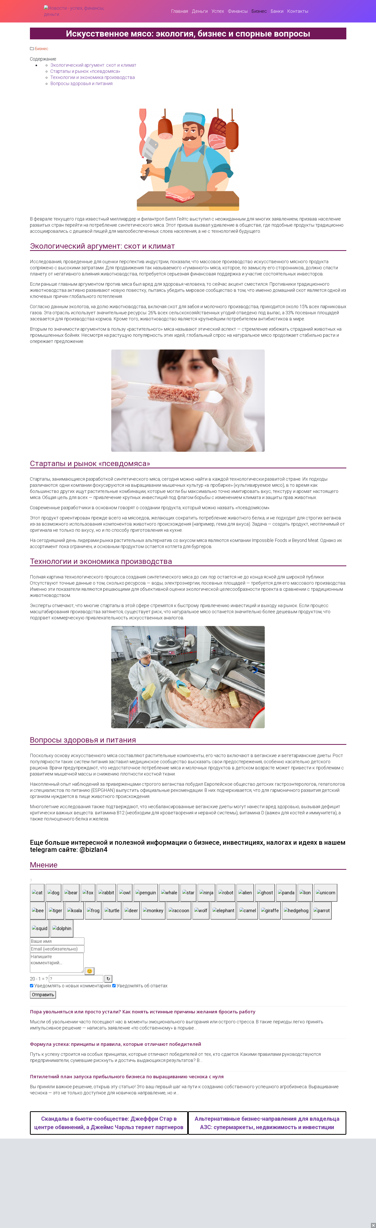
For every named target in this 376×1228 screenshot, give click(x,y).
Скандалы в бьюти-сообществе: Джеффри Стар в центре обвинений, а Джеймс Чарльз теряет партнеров (108, 1123)
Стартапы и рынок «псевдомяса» (85, 71)
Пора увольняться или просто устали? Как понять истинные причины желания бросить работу (143, 1012)
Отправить (43, 994)
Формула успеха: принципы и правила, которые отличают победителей (115, 1044)
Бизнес (41, 48)
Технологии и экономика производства (92, 77)
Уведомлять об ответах (142, 985)
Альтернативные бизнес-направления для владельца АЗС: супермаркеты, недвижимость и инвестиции (267, 1123)
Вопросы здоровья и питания (81, 83)
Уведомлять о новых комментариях (72, 985)
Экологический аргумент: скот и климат (93, 65)
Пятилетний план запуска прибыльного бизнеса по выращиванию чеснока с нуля (127, 1076)
